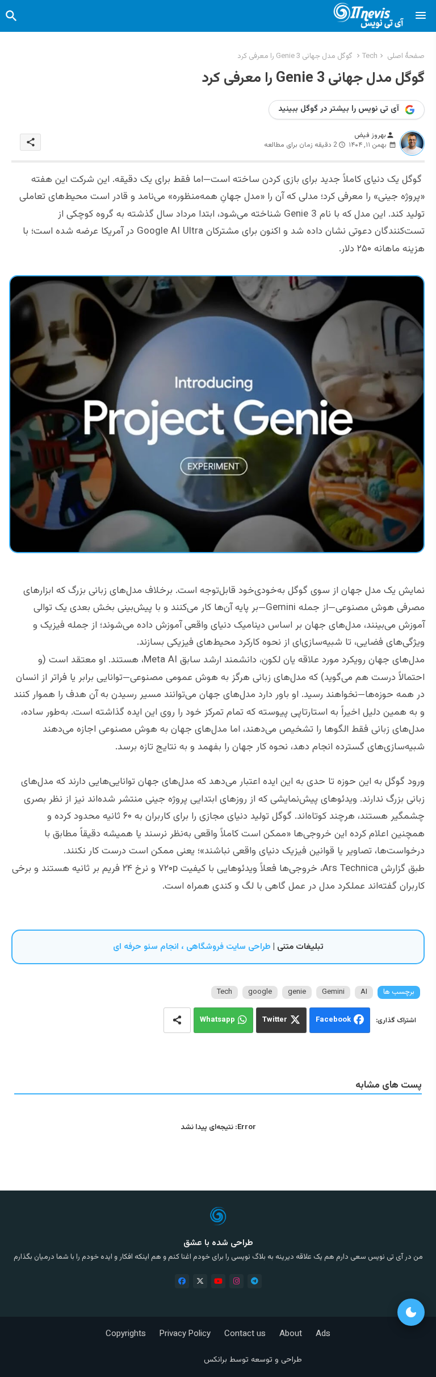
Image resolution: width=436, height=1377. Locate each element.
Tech (370, 56)
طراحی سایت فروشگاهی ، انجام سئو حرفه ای (192, 946)
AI (363, 992)
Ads (323, 1334)
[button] (11, 16)
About (290, 1334)
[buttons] (182, 1281)
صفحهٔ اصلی (406, 56)
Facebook (333, 1020)
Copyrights (126, 1334)
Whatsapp (217, 1020)
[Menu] (420, 16)
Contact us (245, 1334)
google (260, 992)
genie (297, 992)
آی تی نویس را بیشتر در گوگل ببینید (338, 109)
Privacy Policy (185, 1334)
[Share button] (177, 1020)
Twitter (274, 1020)
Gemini (333, 992)
